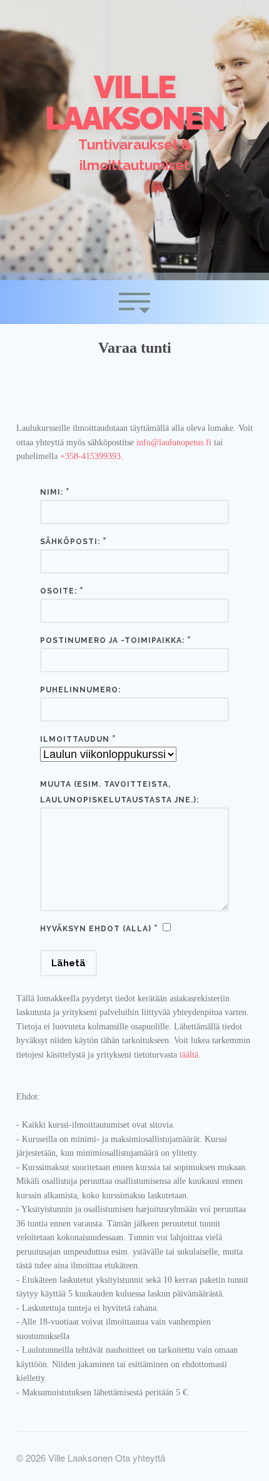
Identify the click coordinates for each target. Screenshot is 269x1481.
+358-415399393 (90, 456)
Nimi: (51, 492)
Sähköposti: (70, 541)
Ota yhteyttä (140, 1457)
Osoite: (58, 591)
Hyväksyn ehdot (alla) (95, 928)
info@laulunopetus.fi (173, 442)
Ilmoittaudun (74, 739)
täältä (189, 1054)
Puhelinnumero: (80, 689)
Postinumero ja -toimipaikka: (112, 640)
